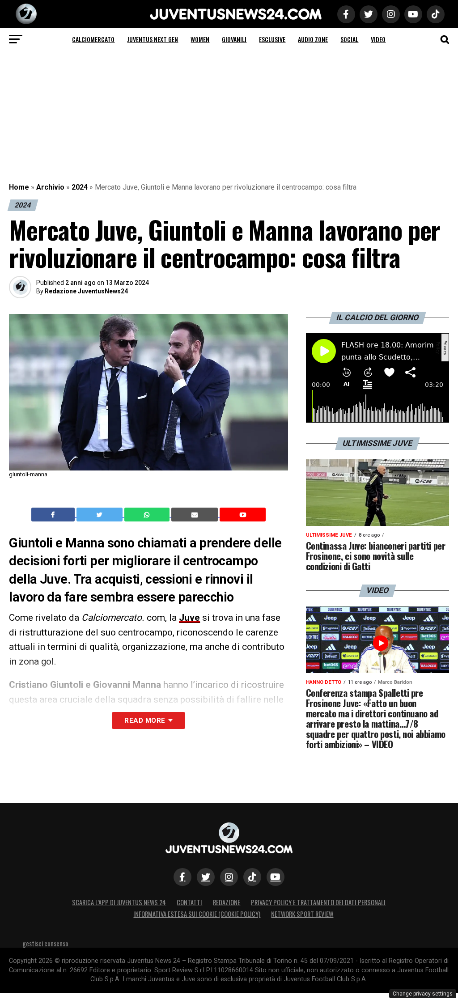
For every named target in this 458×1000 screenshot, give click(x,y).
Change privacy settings (423, 994)
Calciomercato (93, 39)
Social (349, 39)
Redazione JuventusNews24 (86, 291)
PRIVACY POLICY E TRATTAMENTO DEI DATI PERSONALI (318, 902)
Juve (189, 617)
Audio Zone (313, 39)
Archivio (50, 187)
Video (378, 39)
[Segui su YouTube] (275, 877)
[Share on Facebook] (54, 515)
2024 (80, 187)
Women (200, 39)
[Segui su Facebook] (182, 877)
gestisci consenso (45, 943)
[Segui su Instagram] (229, 877)
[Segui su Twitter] (206, 877)
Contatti (189, 902)
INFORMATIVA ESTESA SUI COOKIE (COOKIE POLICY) (196, 914)
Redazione (226, 902)
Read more (144, 720)
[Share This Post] (148, 515)
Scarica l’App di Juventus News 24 (119, 902)
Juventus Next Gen (152, 39)
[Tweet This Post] (100, 515)
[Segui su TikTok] (252, 877)
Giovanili (234, 39)
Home (19, 187)
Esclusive (272, 39)
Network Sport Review (302, 914)
